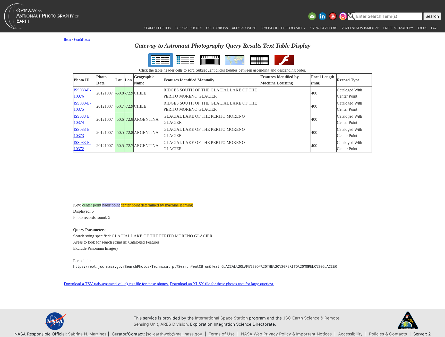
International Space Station (221, 318)
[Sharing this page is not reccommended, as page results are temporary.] (221, 16)
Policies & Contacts (388, 333)
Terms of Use (222, 333)
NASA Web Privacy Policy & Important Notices (286, 333)
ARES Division (174, 324)
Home (67, 39)
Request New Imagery (360, 27)
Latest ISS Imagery (398, 27)
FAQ (434, 27)
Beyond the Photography (283, 27)
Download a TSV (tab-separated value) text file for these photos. (116, 284)
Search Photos (157, 27)
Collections (217, 27)
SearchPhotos (82, 39)
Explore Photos (188, 27)
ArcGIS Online (244, 27)
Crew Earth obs (323, 27)
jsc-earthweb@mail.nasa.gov (174, 333)
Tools (422, 27)
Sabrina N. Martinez (87, 333)
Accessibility (350, 333)
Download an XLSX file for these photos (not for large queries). (222, 284)
